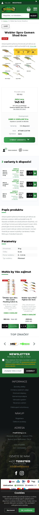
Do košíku (13, 326)
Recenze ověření (19, 403)
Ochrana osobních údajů (20, 390)
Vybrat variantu (18, 140)
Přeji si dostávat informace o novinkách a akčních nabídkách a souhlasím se (20, 363)
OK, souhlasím (26, 510)
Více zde (33, 46)
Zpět (6, 26)
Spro (20, 134)
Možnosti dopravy (19, 393)
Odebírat (30, 371)
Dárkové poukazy (19, 422)
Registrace (19, 418)
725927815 (19, 461)
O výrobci (25, 150)
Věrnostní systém (19, 400)
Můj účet (7, 3)
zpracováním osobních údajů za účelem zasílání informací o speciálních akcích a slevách (20, 364)
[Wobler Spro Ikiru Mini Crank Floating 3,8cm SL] (10, 287)
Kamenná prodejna (19, 396)
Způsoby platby (19, 387)
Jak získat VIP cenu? (19, 109)
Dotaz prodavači (12, 150)
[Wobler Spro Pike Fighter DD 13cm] (28, 287)
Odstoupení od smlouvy (20, 407)
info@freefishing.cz (19, 466)
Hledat (33, 16)
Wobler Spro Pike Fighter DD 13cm (29, 299)
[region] (19, 20)
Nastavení (11, 510)
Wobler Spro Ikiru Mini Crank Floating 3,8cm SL (10, 300)
